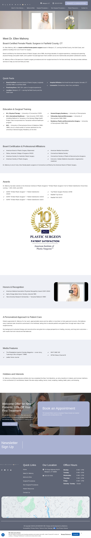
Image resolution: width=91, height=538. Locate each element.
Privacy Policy (35, 528)
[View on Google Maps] (45, 507)
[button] (24, 8)
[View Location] (41, 3)
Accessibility (26, 528)
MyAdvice (64, 526)
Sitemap (50, 528)
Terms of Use (43, 528)
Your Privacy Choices (62, 528)
